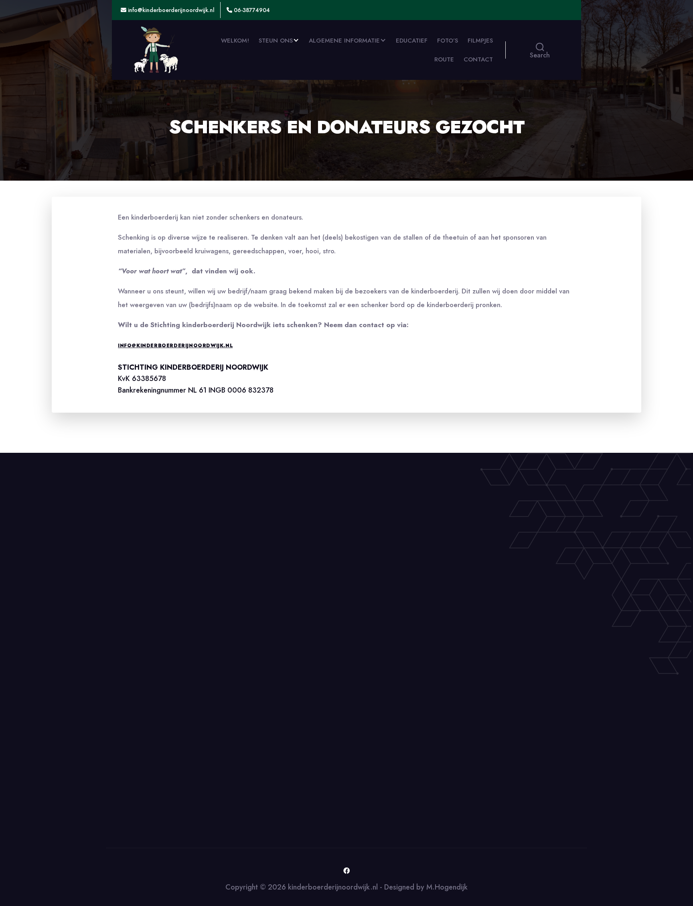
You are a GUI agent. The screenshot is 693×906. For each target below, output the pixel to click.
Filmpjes (480, 40)
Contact (478, 59)
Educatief (412, 40)
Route (444, 59)
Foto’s (447, 40)
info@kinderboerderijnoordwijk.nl (170, 10)
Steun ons (276, 40)
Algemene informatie (344, 40)
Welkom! (235, 40)
